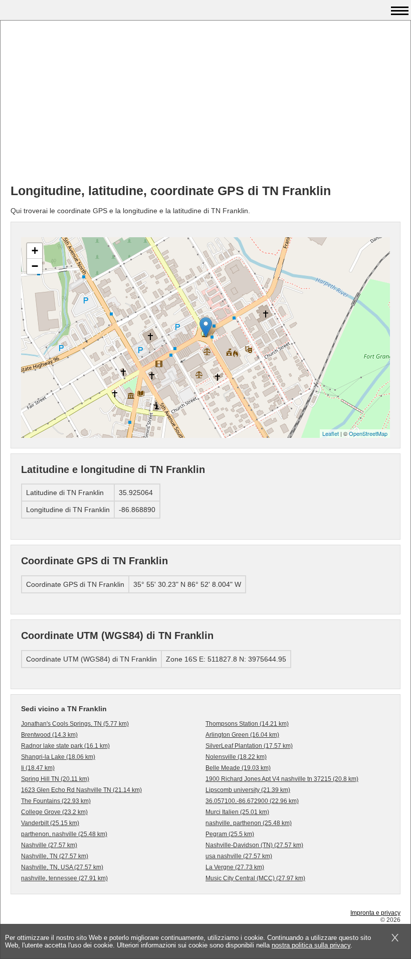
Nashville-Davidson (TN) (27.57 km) (254, 845)
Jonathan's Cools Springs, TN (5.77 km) (75, 723)
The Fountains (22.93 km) (56, 801)
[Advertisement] (205, 106)
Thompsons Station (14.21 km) (247, 723)
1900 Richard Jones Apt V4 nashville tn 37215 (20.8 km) (282, 778)
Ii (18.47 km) (38, 767)
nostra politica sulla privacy (311, 945)
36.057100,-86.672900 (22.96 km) (252, 801)
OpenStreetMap (368, 433)
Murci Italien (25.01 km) (237, 812)
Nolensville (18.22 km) (236, 756)
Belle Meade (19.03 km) (238, 767)
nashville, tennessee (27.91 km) (64, 878)
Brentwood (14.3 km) (49, 734)
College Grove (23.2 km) (54, 812)
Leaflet (330, 433)
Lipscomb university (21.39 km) (248, 789)
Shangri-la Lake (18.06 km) (58, 756)
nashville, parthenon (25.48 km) (249, 823)
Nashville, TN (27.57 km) (54, 856)
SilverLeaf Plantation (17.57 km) (249, 745)
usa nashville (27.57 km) (239, 856)
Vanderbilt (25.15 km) (50, 823)
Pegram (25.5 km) (230, 834)
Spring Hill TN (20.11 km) (55, 778)
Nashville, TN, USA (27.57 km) (62, 867)
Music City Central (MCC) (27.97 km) (255, 878)
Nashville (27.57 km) (49, 845)
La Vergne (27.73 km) (235, 867)
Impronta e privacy (375, 912)
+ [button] (35, 250)
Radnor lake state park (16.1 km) (65, 745)
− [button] (35, 266)
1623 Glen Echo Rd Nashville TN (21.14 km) (81, 789)
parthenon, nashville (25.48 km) (64, 834)
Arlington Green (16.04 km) (242, 734)
